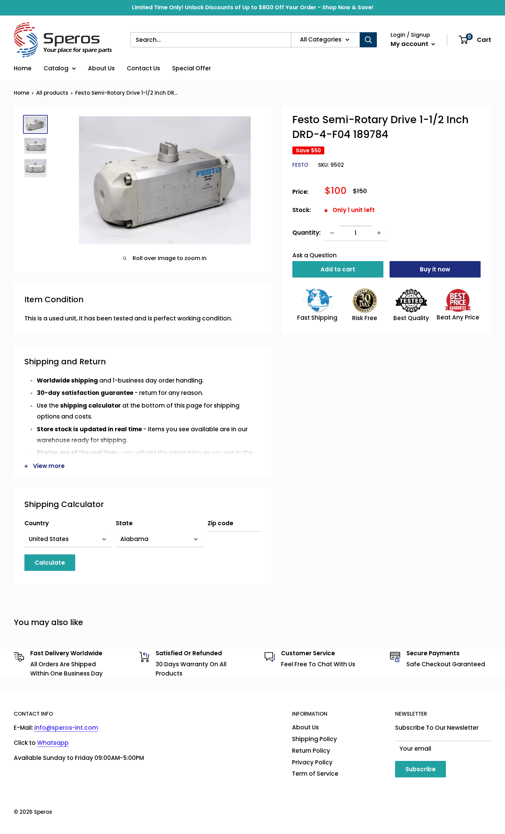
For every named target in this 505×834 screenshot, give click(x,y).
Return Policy (311, 751)
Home (23, 68)
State (124, 523)
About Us (101, 68)
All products (52, 92)
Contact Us (143, 68)
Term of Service (315, 774)
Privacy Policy (312, 762)
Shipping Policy (314, 739)
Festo (300, 165)
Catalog (56, 68)
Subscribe (420, 769)
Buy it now (435, 269)
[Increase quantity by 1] (379, 233)
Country (36, 523)
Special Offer (191, 68)
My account (410, 43)
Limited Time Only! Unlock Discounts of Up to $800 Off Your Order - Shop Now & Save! (252, 7)
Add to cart (338, 269)
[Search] (368, 39)
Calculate (50, 563)
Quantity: (306, 232)
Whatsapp (53, 743)
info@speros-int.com (66, 728)
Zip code (220, 523)
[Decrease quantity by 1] (332, 233)
